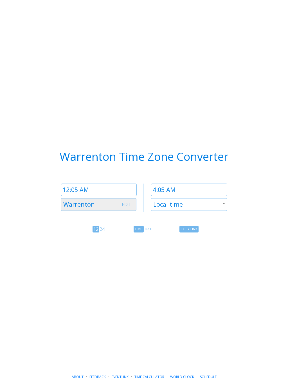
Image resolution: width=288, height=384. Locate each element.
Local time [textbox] (168, 204)
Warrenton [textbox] (79, 204)
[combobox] (98, 204)
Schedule (208, 376)
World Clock (182, 376)
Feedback (97, 376)
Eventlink (120, 376)
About (78, 376)
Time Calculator (149, 376)
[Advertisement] (144, 293)
